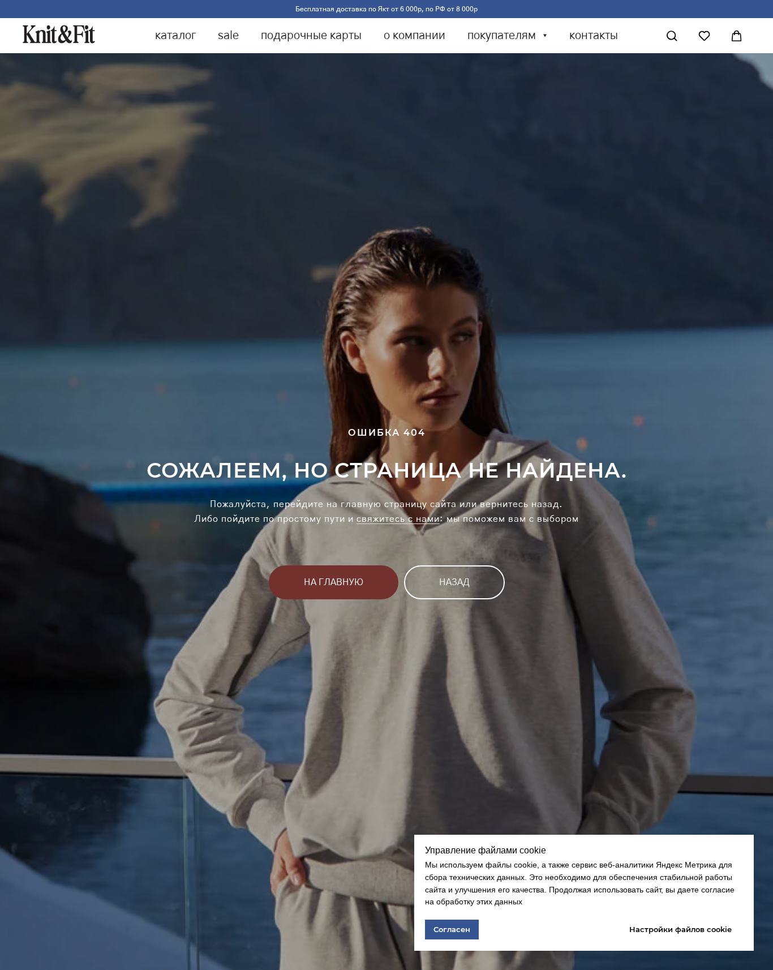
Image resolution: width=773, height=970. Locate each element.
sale (228, 35)
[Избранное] (704, 36)
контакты (593, 35)
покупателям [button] (503, 35)
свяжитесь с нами (398, 518)
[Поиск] (672, 36)
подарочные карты (311, 35)
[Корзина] (736, 36)
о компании (414, 35)
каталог (175, 35)
